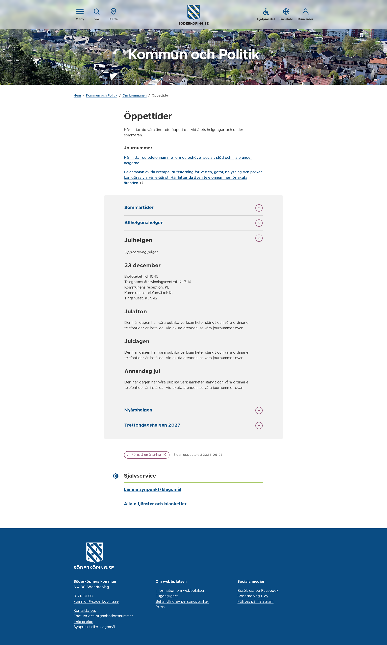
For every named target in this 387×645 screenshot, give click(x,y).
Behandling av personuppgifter (182, 601)
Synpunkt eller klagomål (94, 627)
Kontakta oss (85, 611)
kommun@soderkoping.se (96, 601)
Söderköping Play (252, 596)
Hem (77, 95)
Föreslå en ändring (146, 454)
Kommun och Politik (101, 95)
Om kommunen (135, 95)
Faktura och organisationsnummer (103, 616)
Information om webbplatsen (180, 591)
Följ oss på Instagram (255, 601)
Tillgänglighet (167, 596)
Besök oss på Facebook (258, 591)
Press (160, 607)
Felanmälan (83, 621)
